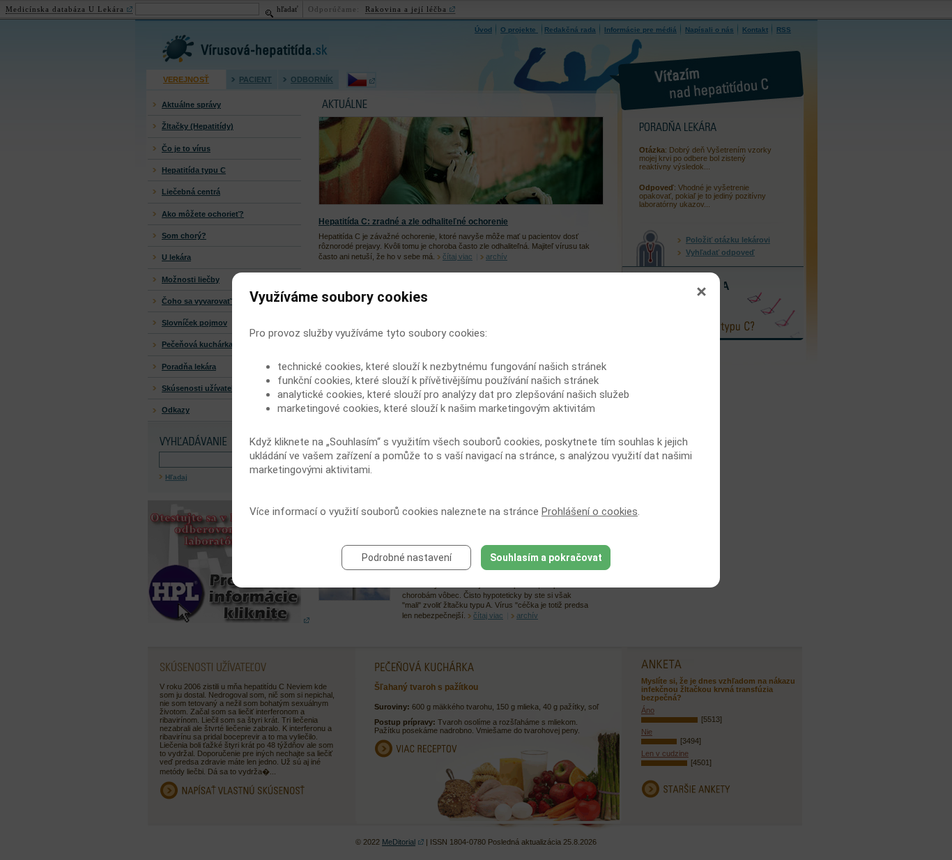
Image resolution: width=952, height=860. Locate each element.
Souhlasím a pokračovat (546, 557)
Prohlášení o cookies (590, 511)
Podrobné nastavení (407, 557)
